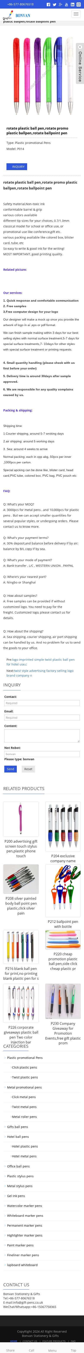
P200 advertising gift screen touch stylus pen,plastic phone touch (21, 849)
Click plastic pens (23, 1067)
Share (10, 1350)
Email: (8, 711)
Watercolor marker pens (24, 1206)
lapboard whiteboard (22, 1265)
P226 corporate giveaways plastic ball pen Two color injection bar (21, 1035)
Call (31, 1350)
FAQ (73, 1341)
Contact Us (30, 1341)
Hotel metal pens (23, 1156)
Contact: (10, 697)
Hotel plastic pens (23, 1146)
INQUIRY (18, 167)
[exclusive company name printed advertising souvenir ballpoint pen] (63, 826)
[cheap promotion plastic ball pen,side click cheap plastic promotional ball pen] (63, 939)
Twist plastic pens (23, 1077)
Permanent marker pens (24, 1225)
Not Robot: (12, 748)
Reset (28, 769)
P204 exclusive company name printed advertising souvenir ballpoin (63, 863)
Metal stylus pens (20, 1186)
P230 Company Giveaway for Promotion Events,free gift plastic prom (63, 1033)
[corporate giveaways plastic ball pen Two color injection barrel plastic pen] (21, 1003)
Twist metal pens (23, 1107)
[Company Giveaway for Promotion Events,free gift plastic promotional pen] (63, 1001)
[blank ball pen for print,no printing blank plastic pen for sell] (21, 947)
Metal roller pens (23, 1117)
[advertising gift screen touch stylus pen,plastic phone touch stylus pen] (21, 819)
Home (13, 1341)
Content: (10, 726)
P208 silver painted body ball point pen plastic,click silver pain (21, 906)
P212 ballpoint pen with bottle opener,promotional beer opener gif (63, 929)
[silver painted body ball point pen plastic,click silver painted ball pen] (21, 879)
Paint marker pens (20, 1245)
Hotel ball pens (18, 1137)
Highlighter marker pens (24, 1235)
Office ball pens (18, 1166)
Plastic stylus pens (20, 1176)
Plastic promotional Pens (25, 1058)
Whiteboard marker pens (25, 1216)
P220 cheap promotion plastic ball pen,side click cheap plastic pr (63, 961)
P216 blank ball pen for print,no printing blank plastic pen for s (21, 973)
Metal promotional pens (24, 1087)
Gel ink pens (16, 1196)
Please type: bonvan (19, 759)
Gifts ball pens (17, 1127)
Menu (52, 1350)
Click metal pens (22, 1097)
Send (10, 769)
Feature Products (53, 1341)
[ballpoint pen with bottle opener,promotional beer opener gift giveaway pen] (63, 890)
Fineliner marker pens (23, 1255)
